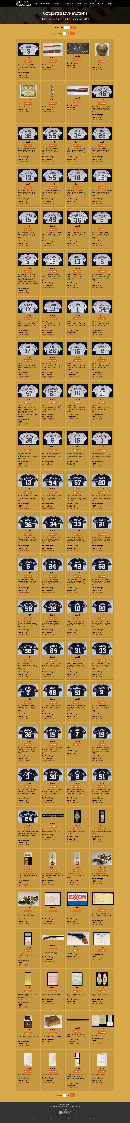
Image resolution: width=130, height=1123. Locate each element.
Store (79, 3)
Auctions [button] (55, 3)
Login (19, 77)
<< (51, 34)
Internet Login (101, 1)
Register (92, 1)
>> (78, 34)
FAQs (85, 3)
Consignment (68, 3)
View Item (28, 61)
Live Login (110, 1)
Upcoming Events (42, 3)
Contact (109, 3)
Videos (92, 3)
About (100, 3)
